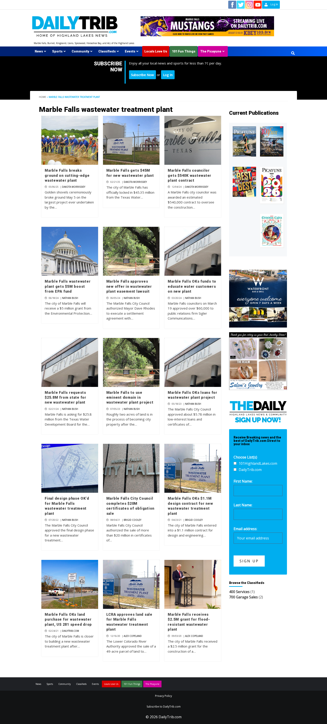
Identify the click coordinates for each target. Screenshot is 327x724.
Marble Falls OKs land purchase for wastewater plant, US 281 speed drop (68, 619)
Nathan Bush (70, 298)
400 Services (239, 591)
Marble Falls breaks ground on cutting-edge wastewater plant (67, 175)
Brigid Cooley (132, 519)
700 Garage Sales (243, 597)
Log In (168, 74)
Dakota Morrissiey (73, 186)
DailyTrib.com (70, 630)
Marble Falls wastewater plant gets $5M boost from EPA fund (68, 286)
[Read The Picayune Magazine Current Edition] (244, 141)
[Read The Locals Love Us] (244, 182)
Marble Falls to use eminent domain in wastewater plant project (129, 397)
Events (130, 51)
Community (80, 51)
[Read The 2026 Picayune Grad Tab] (272, 185)
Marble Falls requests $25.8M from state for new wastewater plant (65, 397)
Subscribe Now (142, 74)
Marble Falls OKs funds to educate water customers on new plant (192, 286)
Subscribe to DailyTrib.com (164, 706)
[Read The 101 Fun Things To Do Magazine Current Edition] (272, 141)
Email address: (245, 528)
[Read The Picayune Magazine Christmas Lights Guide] (272, 230)
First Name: (243, 481)
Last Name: (243, 505)
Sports (57, 51)
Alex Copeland (133, 636)
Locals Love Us (155, 51)
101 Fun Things (183, 51)
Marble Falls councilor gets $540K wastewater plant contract (189, 175)
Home (42, 97)
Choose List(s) (245, 457)
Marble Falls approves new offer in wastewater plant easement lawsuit (129, 286)
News (39, 51)
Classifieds (107, 51)
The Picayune (210, 51)
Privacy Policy (163, 696)
